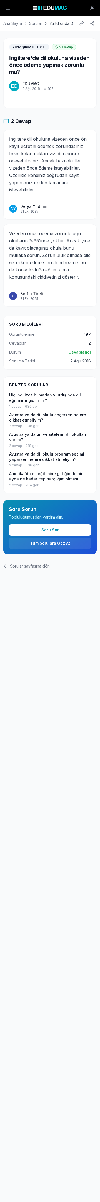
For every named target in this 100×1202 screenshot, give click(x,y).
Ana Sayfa (12, 23)
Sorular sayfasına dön (30, 566)
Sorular (35, 23)
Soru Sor (50, 529)
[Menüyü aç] (7, 7)
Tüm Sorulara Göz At (50, 543)
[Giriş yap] (92, 7)
